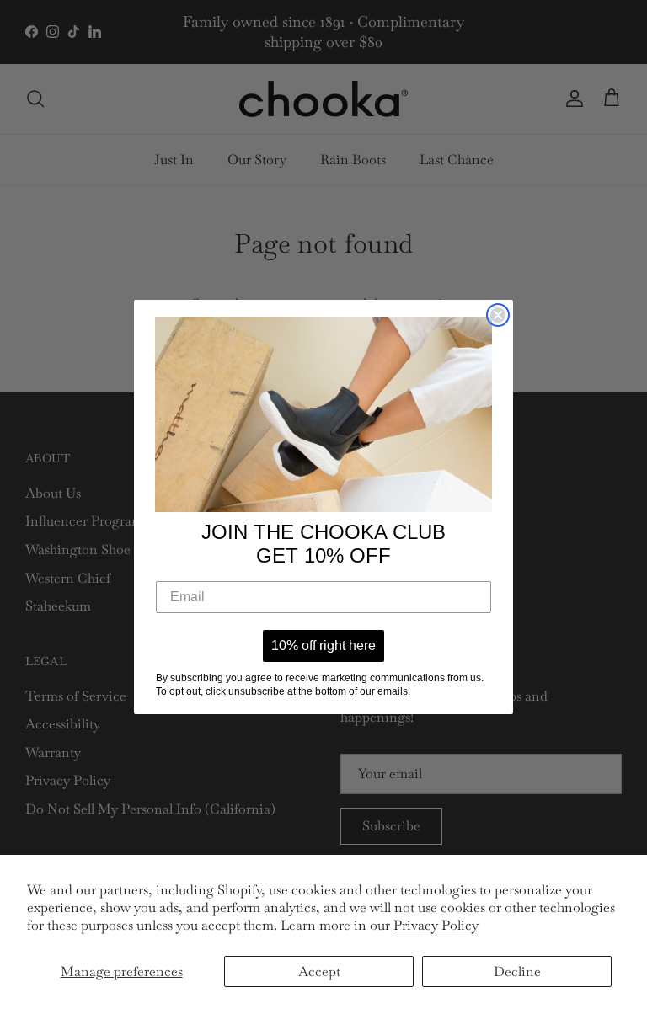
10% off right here (323, 645)
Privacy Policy (436, 925)
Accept (319, 971)
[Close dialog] (497, 315)
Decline (517, 971)
